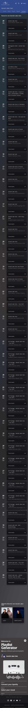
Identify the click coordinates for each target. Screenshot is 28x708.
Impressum (7, 705)
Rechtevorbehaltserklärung (17, 705)
